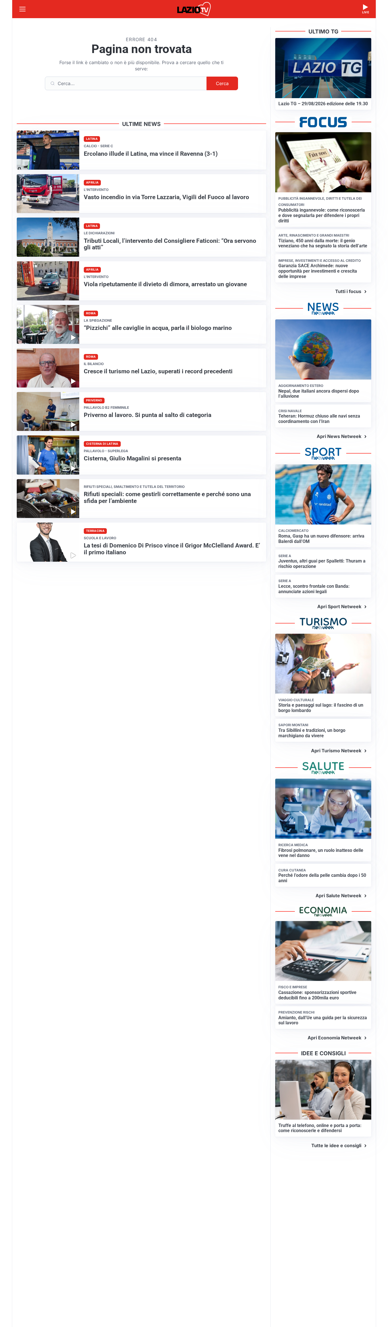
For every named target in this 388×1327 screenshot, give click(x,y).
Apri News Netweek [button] (339, 436)
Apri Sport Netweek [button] (339, 606)
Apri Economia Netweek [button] (334, 1037)
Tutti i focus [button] (348, 291)
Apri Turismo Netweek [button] (336, 750)
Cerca (222, 83)
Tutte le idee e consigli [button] (336, 1145)
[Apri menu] (22, 9)
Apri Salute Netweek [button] (338, 895)
